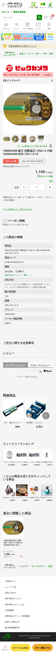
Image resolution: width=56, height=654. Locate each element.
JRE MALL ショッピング (9, 53)
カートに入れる (20, 648)
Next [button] (46, 109)
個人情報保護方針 (12, 628)
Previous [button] (10, 109)
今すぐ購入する (42, 648)
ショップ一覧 (10, 587)
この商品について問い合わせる (34, 146)
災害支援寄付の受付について (22, 46)
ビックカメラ (13, 80)
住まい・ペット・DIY (30, 53)
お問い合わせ (10, 593)
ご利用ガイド (10, 581)
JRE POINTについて (13, 598)
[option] (28, 109)
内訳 (51, 181)
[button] (46, 416)
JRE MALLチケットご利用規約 (17, 616)
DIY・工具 (48, 53)
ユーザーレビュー (16, 366)
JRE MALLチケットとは (14, 604)
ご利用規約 (9, 610)
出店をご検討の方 (12, 622)
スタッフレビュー (40, 366)
